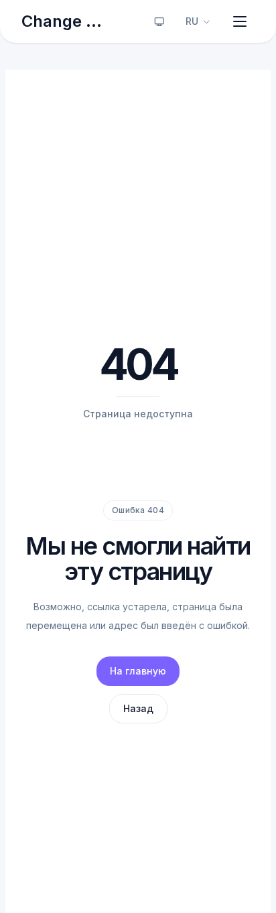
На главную (138, 671)
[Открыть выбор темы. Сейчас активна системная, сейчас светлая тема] (159, 21)
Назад (138, 708)
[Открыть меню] (240, 21)
